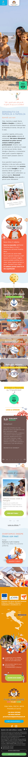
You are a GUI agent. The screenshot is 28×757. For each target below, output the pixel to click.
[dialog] (14, 742)
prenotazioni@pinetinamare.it (14, 716)
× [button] (26, 729)
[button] (14, 748)
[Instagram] (16, 726)
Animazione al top (14, 341)
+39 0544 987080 (14, 712)
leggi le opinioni (13, 410)
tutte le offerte (13, 525)
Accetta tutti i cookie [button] (14, 754)
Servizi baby (14, 317)
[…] (21, 443)
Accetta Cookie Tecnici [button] (14, 750)
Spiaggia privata (14, 364)
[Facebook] (12, 726)
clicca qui (11, 746)
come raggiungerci (13, 721)
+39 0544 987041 (14, 714)
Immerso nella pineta (14, 294)
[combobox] (24, 729)
